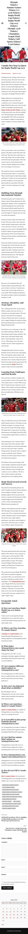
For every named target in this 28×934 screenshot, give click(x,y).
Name (3, 860)
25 (7, 917)
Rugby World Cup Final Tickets (10, 794)
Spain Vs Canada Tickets (8, 808)
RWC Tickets (17, 801)
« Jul (2, 924)
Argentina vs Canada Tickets (10, 785)
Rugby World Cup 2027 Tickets (10, 789)
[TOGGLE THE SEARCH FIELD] (26, 23)
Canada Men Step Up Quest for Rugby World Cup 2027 (13, 66)
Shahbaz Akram (6, 73)
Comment (4, 842)
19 (10, 914)
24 (3, 917)
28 (17, 917)
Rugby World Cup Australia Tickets (12, 792)
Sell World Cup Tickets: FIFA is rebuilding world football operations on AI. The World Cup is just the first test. (14, 819)
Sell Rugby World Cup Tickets (10, 806)
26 (10, 917)
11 (7, 911)
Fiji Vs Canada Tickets (8, 787)
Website (3, 874)
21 (17, 914)
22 (21, 914)
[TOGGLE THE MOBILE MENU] (2, 23)
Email (3, 867)
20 (14, 914)
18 (7, 914)
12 (10, 911)
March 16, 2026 (17, 73)
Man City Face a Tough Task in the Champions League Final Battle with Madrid (16, 830)
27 (14, 917)
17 (3, 914)
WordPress (17, 931)
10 (3, 911)
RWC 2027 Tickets (6, 801)
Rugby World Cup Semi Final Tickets (12, 796)
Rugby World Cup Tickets (9, 799)
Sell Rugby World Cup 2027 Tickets (11, 803)
